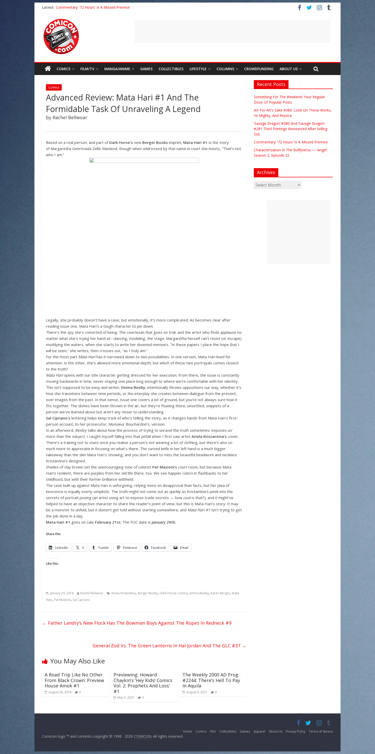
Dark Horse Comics (174, 593)
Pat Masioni (62, 600)
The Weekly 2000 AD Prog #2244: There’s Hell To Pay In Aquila (211, 680)
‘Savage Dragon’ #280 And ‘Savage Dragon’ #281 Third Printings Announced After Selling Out (290, 129)
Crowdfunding (258, 68)
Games (146, 68)
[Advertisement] (232, 31)
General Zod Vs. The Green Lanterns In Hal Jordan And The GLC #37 (169, 645)
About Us (289, 68)
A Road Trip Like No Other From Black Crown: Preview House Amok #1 (74, 680)
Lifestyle (198, 68)
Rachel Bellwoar (91, 593)
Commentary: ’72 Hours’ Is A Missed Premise (93, 7)
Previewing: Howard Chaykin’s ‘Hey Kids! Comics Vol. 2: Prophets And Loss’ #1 (143, 683)
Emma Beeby (199, 593)
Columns (225, 68)
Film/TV (87, 68)
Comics (63, 68)
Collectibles (171, 68)
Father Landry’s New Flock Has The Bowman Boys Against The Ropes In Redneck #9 (136, 623)
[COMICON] (61, 20)
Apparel (259, 731)
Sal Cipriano (81, 600)
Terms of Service (321, 731)
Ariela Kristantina (123, 593)
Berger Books (148, 593)
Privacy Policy (295, 731)
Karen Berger (220, 593)
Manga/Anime (117, 68)
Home (187, 731)
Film (213, 731)
